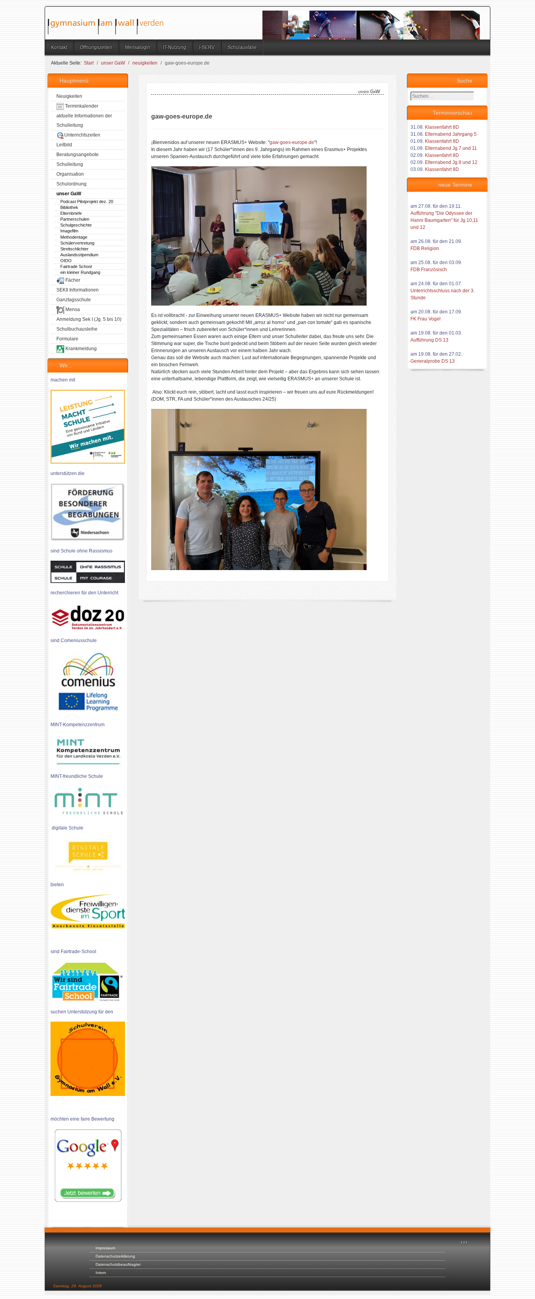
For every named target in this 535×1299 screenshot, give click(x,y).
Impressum (105, 1248)
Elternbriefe (71, 213)
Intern (101, 1272)
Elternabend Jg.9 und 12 (451, 162)
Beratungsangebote (77, 154)
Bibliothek (69, 207)
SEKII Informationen (77, 290)
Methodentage (73, 237)
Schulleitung (69, 164)
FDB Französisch (428, 269)
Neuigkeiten (69, 96)
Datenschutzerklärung (115, 1256)
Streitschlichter (74, 248)
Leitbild (64, 145)
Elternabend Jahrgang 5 (451, 134)
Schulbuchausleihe (77, 329)
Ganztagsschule (73, 299)
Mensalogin (137, 47)
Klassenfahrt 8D (442, 127)
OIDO (66, 260)
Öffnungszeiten (96, 47)
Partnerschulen (74, 219)
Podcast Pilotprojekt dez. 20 (86, 201)
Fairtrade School (76, 266)
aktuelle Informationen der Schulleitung (84, 120)
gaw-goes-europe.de (291, 142)
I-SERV (207, 47)
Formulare (67, 339)
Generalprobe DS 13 (432, 361)
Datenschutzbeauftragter (118, 1264)
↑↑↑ (464, 1242)
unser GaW (68, 193)
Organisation (70, 174)
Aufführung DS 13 (429, 340)
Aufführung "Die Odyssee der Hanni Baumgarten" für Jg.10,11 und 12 (444, 220)
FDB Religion (424, 248)
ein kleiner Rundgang (80, 272)
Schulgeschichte (76, 225)
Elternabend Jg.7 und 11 (451, 148)
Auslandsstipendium (79, 254)
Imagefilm (69, 230)
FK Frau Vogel (425, 319)
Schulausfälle (242, 47)
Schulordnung (71, 184)
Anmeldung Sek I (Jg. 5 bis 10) (88, 319)
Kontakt (59, 47)
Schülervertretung (77, 243)
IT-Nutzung (174, 47)
